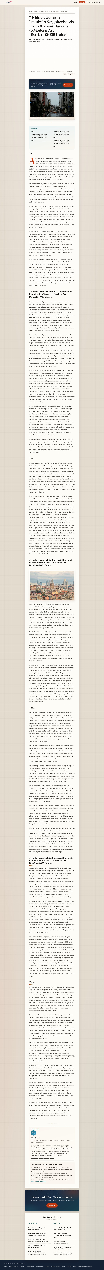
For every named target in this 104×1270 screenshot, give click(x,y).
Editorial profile (34, 1158)
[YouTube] (94, 2)
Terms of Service (40, 1266)
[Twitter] (87, 2)
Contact (52, 1158)
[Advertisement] (52, 56)
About (32, 1181)
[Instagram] (92, 2)
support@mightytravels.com (85, 1266)
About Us (15, 1266)
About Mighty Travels (44, 1158)
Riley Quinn (33, 71)
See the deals (68, 85)
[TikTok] (99, 2)
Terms (63, 1266)
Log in (75, 2)
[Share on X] (64, 74)
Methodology (42, 1181)
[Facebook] (89, 2)
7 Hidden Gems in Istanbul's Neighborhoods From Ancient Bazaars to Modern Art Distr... (40, 135)
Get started (52, 1205)
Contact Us (22, 1266)
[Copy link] (73, 74)
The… (33, 131)
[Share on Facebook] (67, 74)
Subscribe (69, 1266)
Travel (35, 11)
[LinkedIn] (97, 2)
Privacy (58, 1266)
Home (30, 11)
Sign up (82, 2)
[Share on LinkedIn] (70, 74)
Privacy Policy (30, 1266)
